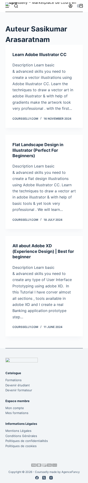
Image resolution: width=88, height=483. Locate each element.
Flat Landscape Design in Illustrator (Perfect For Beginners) (37, 150)
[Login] (70, 6)
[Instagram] (51, 477)
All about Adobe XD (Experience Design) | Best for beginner (43, 251)
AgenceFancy (70, 472)
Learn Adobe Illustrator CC (39, 54)
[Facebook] (37, 477)
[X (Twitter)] (44, 477)
